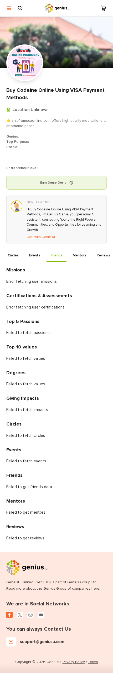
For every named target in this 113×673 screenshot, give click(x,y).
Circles (13, 255)
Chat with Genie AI (41, 237)
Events (34, 255)
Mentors (79, 255)
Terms (93, 662)
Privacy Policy (74, 662)
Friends (56, 255)
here (95, 588)
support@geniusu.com (42, 641)
